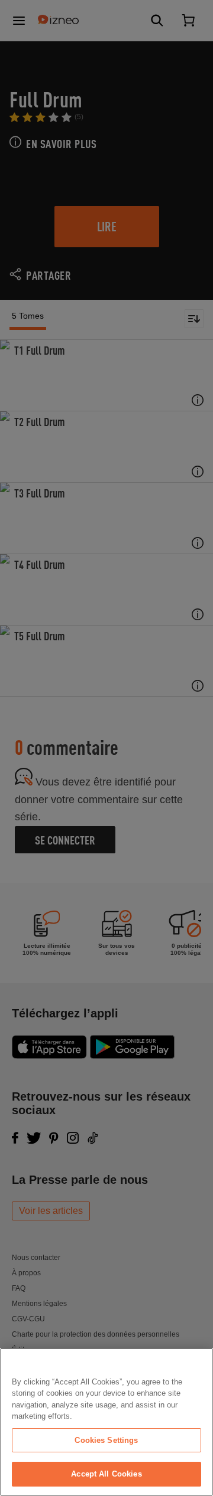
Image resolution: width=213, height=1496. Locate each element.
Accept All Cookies (106, 1473)
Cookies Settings (106, 1440)
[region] (106, 1422)
